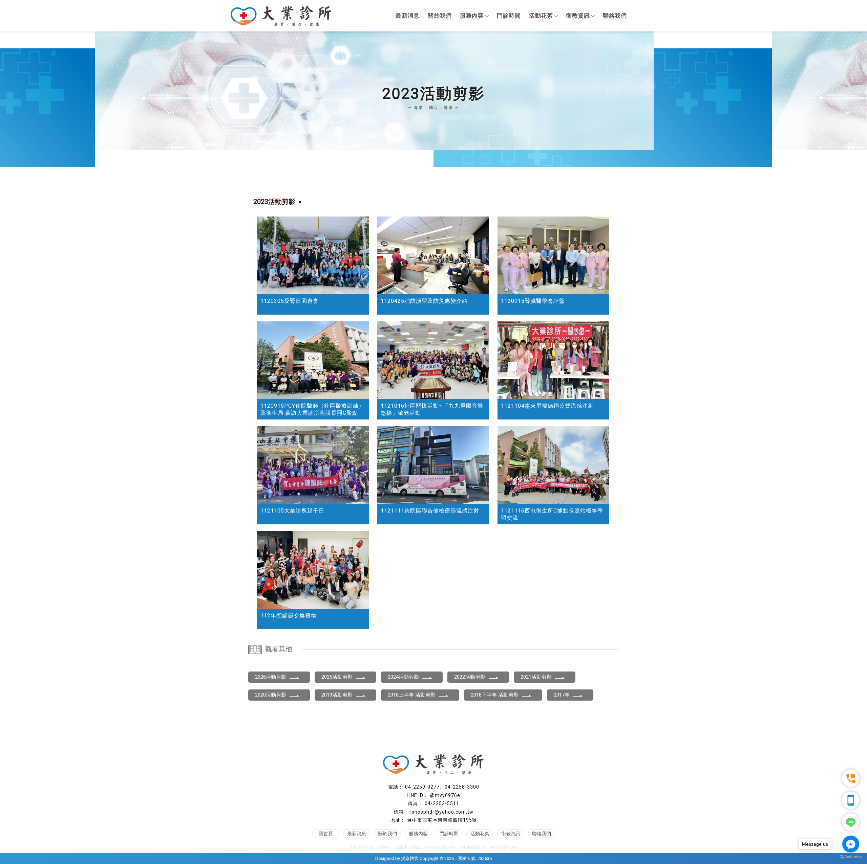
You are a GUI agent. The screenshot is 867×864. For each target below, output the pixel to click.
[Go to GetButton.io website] (851, 857)
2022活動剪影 (469, 677)
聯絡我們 (615, 15)
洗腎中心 (384, 847)
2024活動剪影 (403, 677)
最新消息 (407, 15)
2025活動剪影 (337, 677)
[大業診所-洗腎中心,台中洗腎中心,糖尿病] (281, 16)
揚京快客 (410, 858)
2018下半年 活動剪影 (495, 695)
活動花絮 (541, 15)
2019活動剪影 (337, 695)
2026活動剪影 (270, 677)
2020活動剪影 (270, 695)
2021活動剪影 (536, 677)
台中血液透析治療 (439, 847)
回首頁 (326, 833)
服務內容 (472, 15)
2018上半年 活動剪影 (412, 695)
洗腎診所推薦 (361, 847)
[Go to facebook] (850, 844)
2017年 (562, 695)
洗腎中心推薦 (408, 847)
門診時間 (509, 15)
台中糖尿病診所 (473, 847)
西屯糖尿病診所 (504, 847)
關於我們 (439, 15)
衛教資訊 (578, 15)
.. (456, 858)
